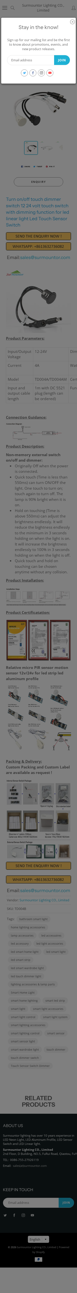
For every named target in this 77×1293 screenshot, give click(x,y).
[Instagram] (41, 72)
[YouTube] (49, 72)
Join (62, 60)
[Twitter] (24, 72)
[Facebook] (32, 72)
